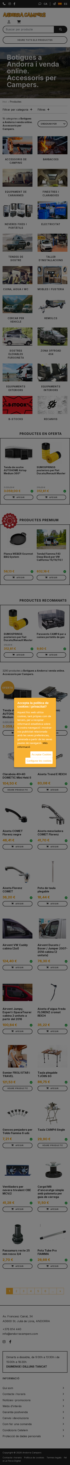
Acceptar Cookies (41, 754)
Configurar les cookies (39, 760)
